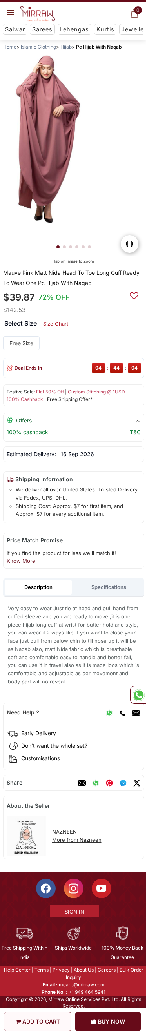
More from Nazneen (76, 840)
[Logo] (37, 14)
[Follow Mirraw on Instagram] (73, 888)
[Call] (122, 712)
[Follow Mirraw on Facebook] (45, 888)
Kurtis (105, 29)
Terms (41, 970)
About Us (83, 970)
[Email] (135, 712)
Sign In (73, 911)
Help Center (16, 970)
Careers (106, 970)
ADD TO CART (40, 1021)
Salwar (15, 29)
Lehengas (74, 29)
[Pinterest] (109, 783)
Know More (20, 561)
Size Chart (55, 324)
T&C (134, 432)
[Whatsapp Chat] (138, 695)
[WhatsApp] (109, 712)
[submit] (133, 295)
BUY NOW (110, 1021)
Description (38, 587)
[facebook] (123, 783)
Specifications (108, 587)
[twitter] (136, 783)
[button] (57, 246)
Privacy (60, 970)
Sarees (42, 29)
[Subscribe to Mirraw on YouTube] (101, 888)
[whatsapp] (95, 783)
